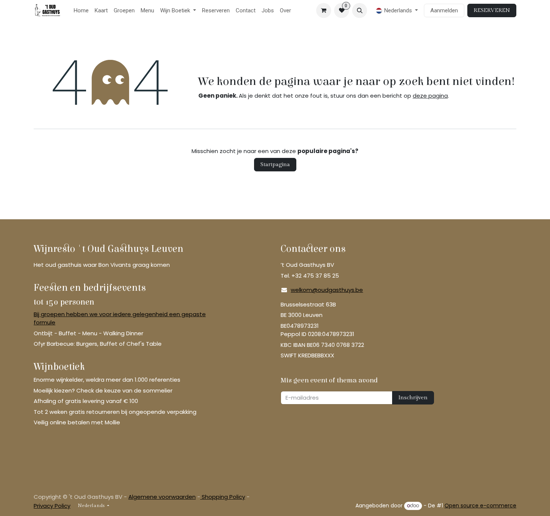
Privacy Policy (52, 506)
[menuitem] (81, 10)
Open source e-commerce (480, 505)
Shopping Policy (222, 497)
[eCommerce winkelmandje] (323, 10)
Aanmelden (444, 10)
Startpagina (275, 164)
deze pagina (430, 96)
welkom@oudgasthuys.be (327, 290)
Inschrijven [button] (413, 397)
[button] (359, 10)
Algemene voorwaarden (162, 497)
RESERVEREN (492, 10)
